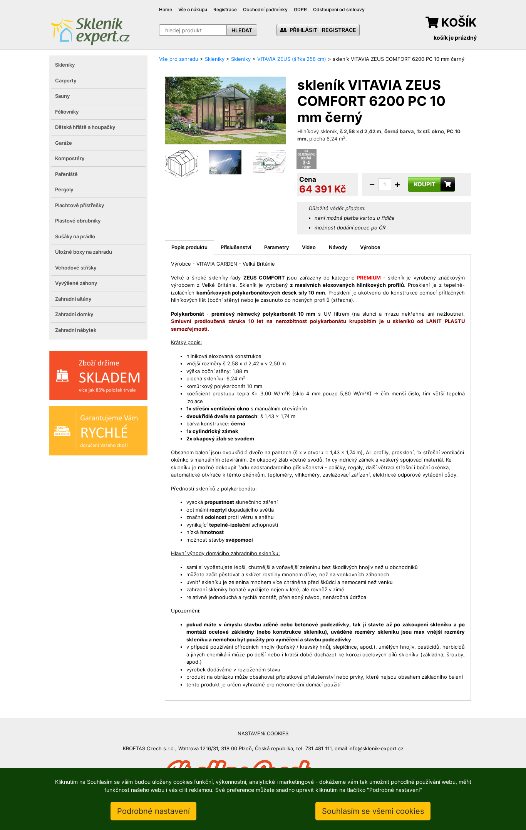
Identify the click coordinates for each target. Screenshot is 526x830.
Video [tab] (309, 247)
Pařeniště (66, 174)
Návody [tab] (338, 247)
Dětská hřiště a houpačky (85, 127)
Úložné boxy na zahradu (83, 252)
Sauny (62, 96)
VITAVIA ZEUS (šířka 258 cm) (291, 59)
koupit (425, 184)
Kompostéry (69, 158)
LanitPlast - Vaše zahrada (90, 30)
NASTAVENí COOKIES (263, 733)
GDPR (300, 9)
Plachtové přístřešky (79, 205)
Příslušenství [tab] (236, 247)
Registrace (225, 9)
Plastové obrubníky (78, 221)
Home (165, 9)
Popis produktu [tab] (189, 247)
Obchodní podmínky (265, 9)
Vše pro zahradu (178, 59)
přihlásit (302, 30)
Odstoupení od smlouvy (339, 9)
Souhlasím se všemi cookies (373, 811)
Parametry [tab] (276, 247)
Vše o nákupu (192, 9)
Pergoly (64, 189)
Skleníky (65, 65)
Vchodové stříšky (75, 267)
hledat (241, 30)
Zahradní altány (73, 299)
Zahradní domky (74, 314)
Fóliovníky (67, 112)
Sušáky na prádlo (75, 236)
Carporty (65, 80)
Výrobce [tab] (370, 247)
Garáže (63, 143)
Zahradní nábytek (75, 330)
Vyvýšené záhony (76, 283)
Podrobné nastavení (153, 811)
